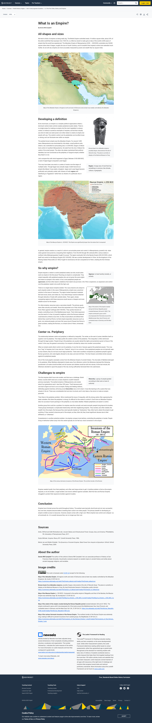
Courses (17, 3)
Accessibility (99, 700)
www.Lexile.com (99, 669)
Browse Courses (26, 688)
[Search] (136, 3)
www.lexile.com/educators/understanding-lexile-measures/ (56, 652)
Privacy (120, 700)
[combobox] (125, 3)
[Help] (114, 3)
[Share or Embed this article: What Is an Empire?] (147, 14)
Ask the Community (82, 693)
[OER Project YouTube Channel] (124, 688)
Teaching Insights (52, 693)
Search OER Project (27, 693)
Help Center (80, 690)
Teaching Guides (52, 688)
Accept (124, 716)
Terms (114, 700)
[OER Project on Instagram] (128, 688)
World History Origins (19, 8)
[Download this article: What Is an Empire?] (144, 14)
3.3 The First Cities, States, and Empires (55, 8)
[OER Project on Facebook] (121, 688)
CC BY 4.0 (66, 573)
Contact (126, 700)
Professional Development (55, 690)
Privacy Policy (40, 719)
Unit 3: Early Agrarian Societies (34, 8)
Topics (27, 3)
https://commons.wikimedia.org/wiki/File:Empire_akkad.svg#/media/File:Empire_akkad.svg (66, 581)
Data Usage (107, 700)
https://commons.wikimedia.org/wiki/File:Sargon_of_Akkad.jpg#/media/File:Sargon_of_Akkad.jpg (68, 589)
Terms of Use (28, 719)
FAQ (78, 688)
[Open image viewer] (76, 78)
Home (3, 8)
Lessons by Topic (26, 690)
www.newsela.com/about (46, 658)
